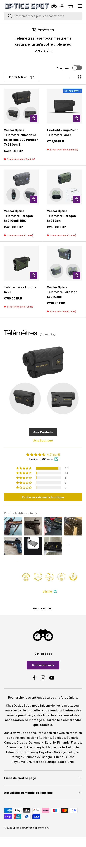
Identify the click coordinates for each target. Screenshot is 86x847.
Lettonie (72, 747)
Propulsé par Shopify (37, 827)
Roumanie (32, 757)
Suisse (69, 757)
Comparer (63, 68)
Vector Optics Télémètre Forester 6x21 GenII (62, 291)
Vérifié (47, 591)
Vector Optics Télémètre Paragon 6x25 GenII (61, 215)
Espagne (46, 757)
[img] (43, 454)
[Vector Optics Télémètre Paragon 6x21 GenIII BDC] (21, 187)
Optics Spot (19, 827)
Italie (61, 747)
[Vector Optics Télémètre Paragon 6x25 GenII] (64, 187)
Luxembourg (29, 752)
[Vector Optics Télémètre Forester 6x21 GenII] (64, 263)
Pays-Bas (46, 752)
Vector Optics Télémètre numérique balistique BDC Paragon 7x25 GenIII (21, 137)
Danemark (36, 742)
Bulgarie (73, 737)
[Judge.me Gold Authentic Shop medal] (38, 577)
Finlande (63, 742)
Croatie (22, 742)
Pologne (73, 752)
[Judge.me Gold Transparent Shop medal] (50, 577)
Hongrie (39, 747)
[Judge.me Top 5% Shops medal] (73, 577)
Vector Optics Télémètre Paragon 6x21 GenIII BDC (18, 215)
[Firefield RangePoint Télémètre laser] (64, 106)
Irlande (51, 747)
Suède (58, 757)
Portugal (17, 757)
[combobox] (43, 16)
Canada (9, 742)
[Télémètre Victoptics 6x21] (21, 263)
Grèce (27, 747)
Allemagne (14, 747)
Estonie (50, 742)
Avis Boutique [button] (43, 440)
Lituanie (12, 752)
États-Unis (66, 761)
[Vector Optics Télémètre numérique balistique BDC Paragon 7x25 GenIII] (21, 106)
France (76, 742)
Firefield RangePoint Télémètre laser (62, 132)
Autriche (45, 737)
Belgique (59, 737)
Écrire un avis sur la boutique (43, 497)
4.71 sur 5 (53, 454)
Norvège (60, 752)
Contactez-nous (43, 665)
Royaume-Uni (21, 761)
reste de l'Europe (44, 761)
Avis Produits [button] (43, 432)
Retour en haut (43, 608)
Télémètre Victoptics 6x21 (20, 289)
